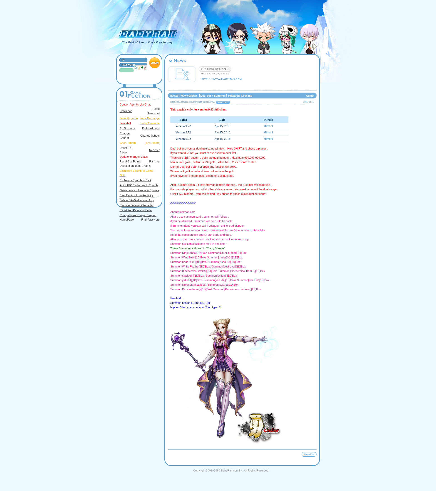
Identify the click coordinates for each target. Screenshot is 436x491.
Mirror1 (268, 126)
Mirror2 (268, 132)
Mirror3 (268, 138)
